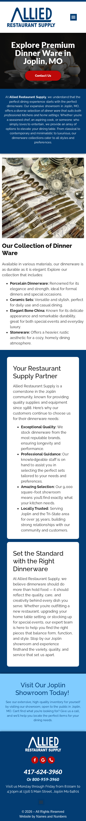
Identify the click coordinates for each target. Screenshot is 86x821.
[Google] (43, 760)
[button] (73, 17)
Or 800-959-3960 (43, 779)
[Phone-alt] (51, 760)
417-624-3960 (43, 771)
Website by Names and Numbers (43, 816)
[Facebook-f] (34, 760)
